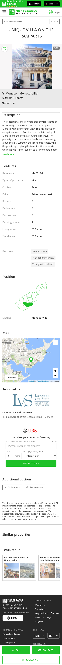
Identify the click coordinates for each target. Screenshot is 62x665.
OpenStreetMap (43, 381)
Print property (14, 487)
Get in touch (31, 463)
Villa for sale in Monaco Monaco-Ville (16, 559)
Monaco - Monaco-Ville (22, 93)
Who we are (40, 605)
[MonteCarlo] (23, 12)
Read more (8, 154)
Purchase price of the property (20, 441)
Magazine (39, 621)
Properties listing (14, 21)
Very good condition (42, 264)
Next (53, 21)
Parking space (39, 251)
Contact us (39, 609)
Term (8, 451)
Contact (48, 650)
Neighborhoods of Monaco (47, 613)
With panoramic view (43, 257)
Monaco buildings (43, 617)
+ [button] (55, 371)
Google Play (53, 4)
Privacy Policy (9, 638)
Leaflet (31, 381)
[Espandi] (55, 342)
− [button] (55, 375)
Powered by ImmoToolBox (15, 608)
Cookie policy (9, 642)
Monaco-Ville (39, 317)
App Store (35, 4)
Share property (36, 487)
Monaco (49, 416)
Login (57, 12)
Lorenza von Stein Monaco (17, 412)
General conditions (11, 634)
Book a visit (32, 659)
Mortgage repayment (33, 451)
